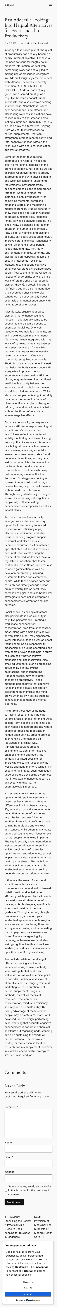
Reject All (28, 1288)
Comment (12, 1107)
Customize (28, 1282)
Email (9, 1157)
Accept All (27, 1294)
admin (27, 43)
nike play (9, 5)
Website (9, 1171)
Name (9, 1142)
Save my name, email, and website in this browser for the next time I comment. (29, 1190)
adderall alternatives (17, 149)
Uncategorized (40, 43)
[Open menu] (50, 5)
